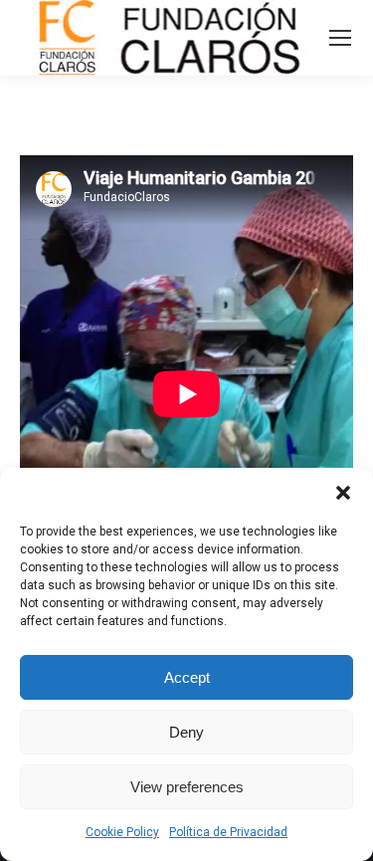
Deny (186, 732)
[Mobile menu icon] (340, 38)
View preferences (187, 786)
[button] (343, 493)
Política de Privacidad (228, 832)
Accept (187, 677)
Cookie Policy (122, 832)
